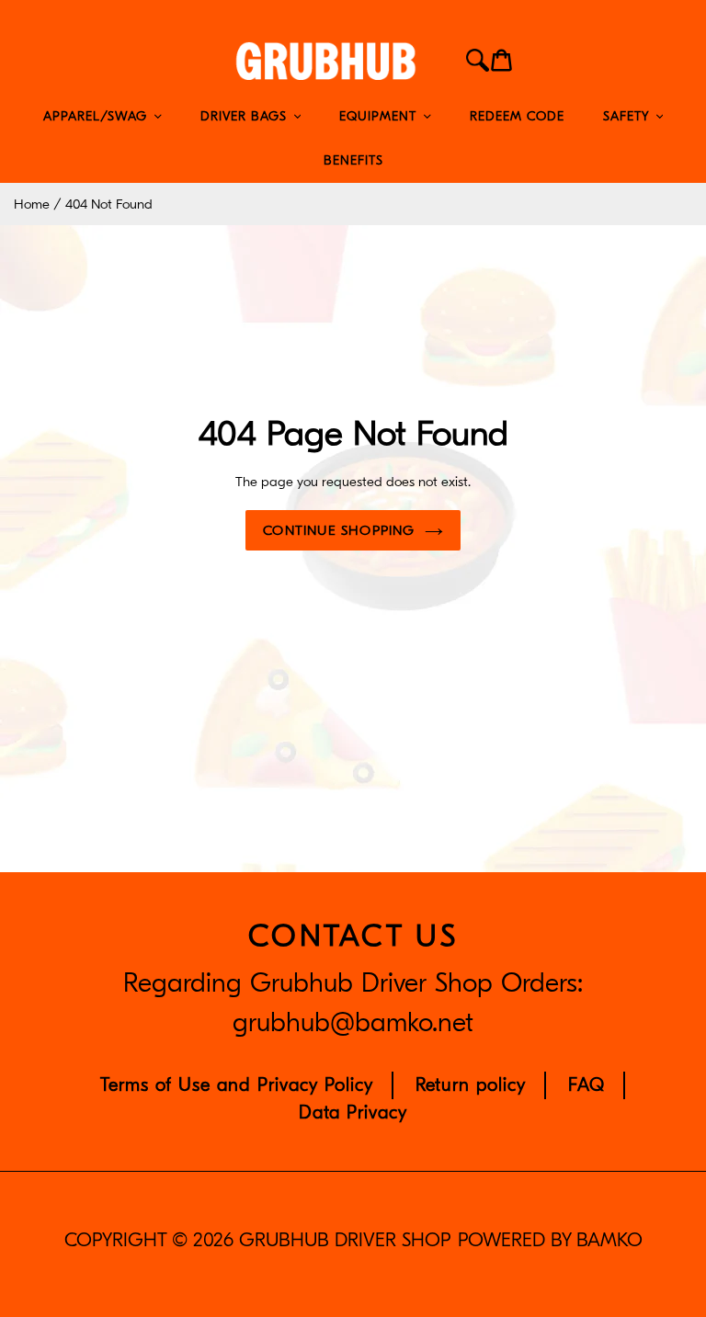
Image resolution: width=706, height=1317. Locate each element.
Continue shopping (339, 530)
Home (32, 204)
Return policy (471, 1085)
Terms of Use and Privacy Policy (236, 1085)
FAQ (586, 1085)
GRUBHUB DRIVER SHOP (344, 1240)
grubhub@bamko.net (353, 1023)
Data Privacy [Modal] (353, 1112)
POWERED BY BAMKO (550, 1240)
